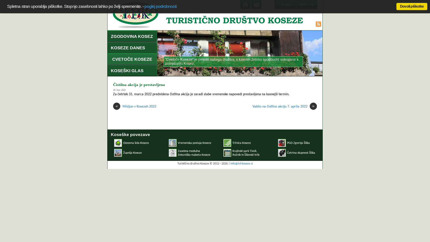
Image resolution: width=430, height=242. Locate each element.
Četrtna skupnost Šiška (301, 153)
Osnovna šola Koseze (136, 143)
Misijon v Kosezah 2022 (136, 106)
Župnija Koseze (132, 153)
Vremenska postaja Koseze (194, 143)
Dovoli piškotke (412, 6)
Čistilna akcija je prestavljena (139, 84)
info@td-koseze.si (241, 163)
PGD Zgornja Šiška (298, 143)
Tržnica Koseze (241, 143)
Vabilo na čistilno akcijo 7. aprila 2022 (283, 106)
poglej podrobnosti (160, 6)
